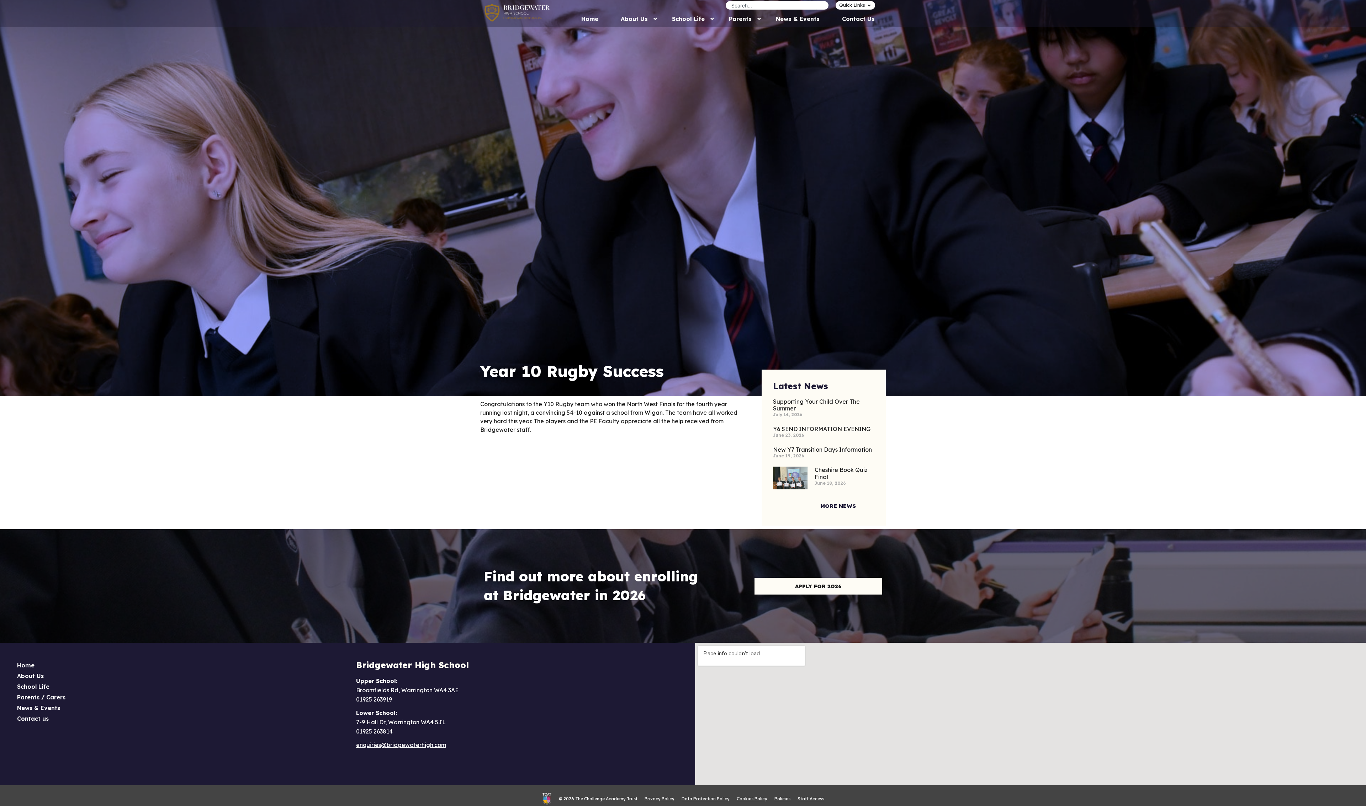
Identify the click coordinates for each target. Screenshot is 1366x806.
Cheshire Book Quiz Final (841, 473)
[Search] (822, 5)
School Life (33, 686)
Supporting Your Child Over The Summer (816, 405)
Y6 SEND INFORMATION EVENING (821, 428)
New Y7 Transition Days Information (822, 449)
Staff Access (811, 798)
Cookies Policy (752, 798)
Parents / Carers (41, 697)
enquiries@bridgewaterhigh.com (401, 744)
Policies (782, 798)
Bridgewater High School (412, 665)
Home (26, 665)
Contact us (33, 718)
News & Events (38, 707)
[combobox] (771, 5)
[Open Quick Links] (869, 5)
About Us (30, 675)
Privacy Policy (659, 798)
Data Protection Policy (706, 798)
